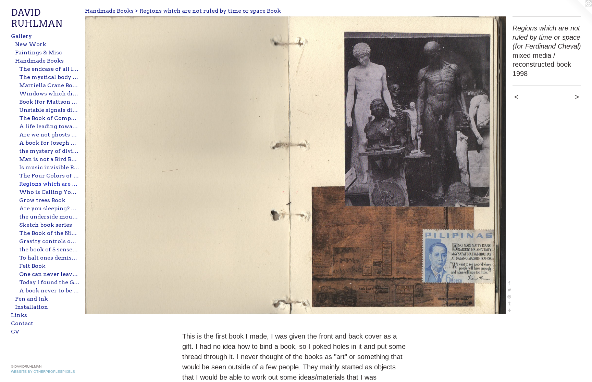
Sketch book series (45, 225)
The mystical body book (49, 77)
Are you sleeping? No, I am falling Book (49, 208)
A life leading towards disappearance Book (49, 126)
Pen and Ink (31, 298)
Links (19, 315)
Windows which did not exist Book (49, 93)
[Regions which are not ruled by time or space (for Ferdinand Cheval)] (295, 165)
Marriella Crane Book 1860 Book (49, 85)
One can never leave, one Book (49, 274)
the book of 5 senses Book (49, 249)
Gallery (21, 36)
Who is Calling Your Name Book (49, 192)
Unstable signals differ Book (49, 110)
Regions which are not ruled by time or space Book (49, 184)
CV (15, 331)
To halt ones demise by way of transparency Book (49, 257)
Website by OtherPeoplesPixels (43, 371)
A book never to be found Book (49, 290)
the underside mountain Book (49, 216)
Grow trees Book (42, 200)
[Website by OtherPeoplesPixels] (578, 13)
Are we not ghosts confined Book (49, 134)
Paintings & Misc (38, 52)
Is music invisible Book (49, 167)
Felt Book (32, 266)
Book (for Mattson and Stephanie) (49, 101)
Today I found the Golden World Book (49, 282)
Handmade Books (39, 60)
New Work (30, 44)
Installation (31, 307)
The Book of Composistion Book (49, 118)
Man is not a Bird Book (49, 159)
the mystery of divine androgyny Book (49, 151)
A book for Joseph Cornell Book (49, 143)
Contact (22, 323)
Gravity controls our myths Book (49, 241)
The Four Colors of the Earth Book (49, 175)
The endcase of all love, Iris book (49, 69)
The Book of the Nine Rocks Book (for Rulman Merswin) (49, 233)
